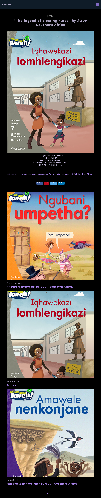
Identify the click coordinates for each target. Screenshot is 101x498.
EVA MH (7, 4)
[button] (50, 494)
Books (50, 16)
